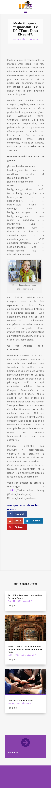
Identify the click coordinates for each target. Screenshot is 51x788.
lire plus (12, 606)
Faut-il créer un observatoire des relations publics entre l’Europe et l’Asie (25, 649)
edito (23, 655)
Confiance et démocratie (20, 700)
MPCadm (21, 39)
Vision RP (27, 601)
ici (13, 491)
